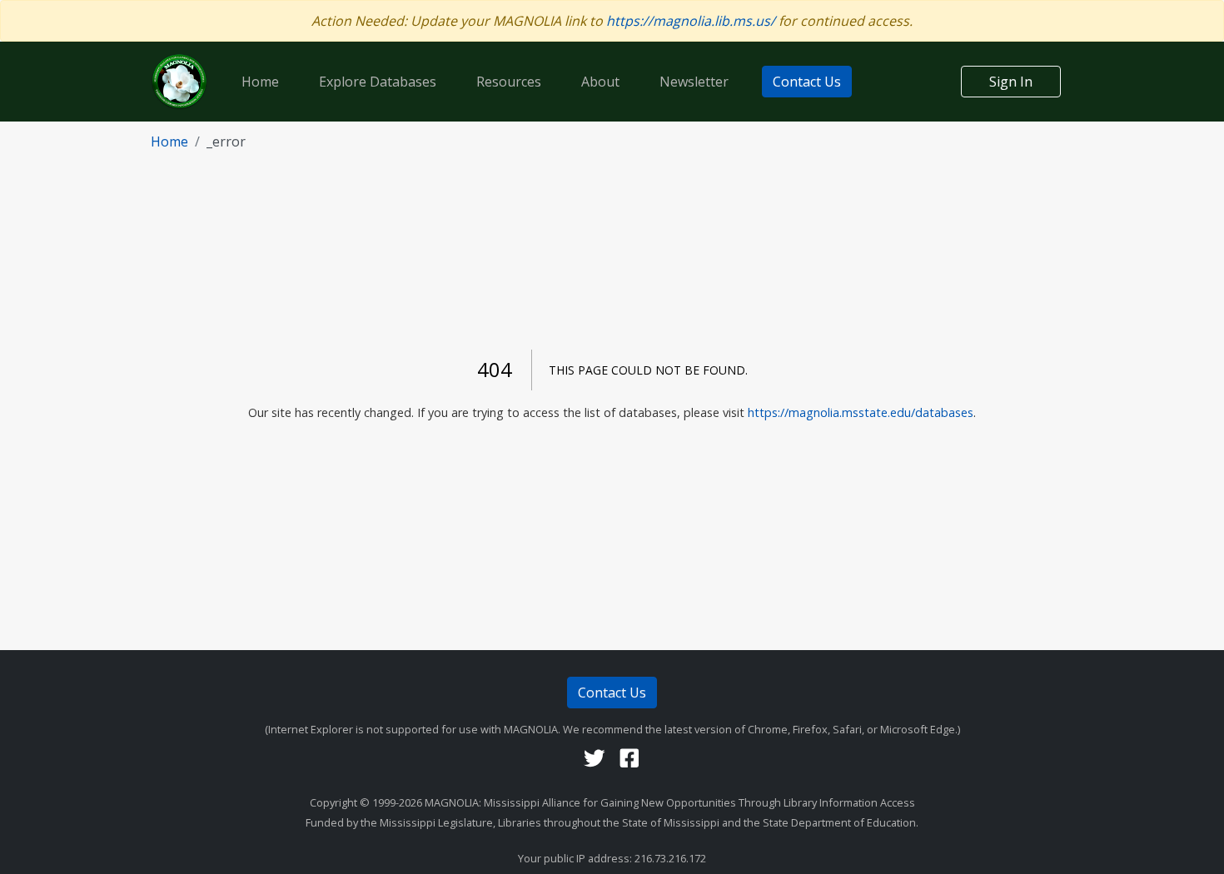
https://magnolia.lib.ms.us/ (690, 21)
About (600, 81)
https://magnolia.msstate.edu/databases (860, 412)
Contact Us (807, 81)
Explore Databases (377, 81)
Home (260, 81)
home (169, 141)
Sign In (1010, 81)
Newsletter (694, 81)
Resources (508, 81)
